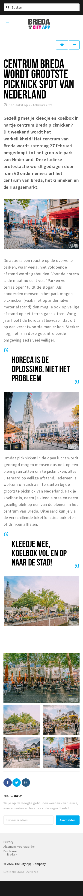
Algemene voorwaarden (19, 847)
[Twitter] (16, 782)
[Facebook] (7, 782)
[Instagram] (26, 782)
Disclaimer (10, 851)
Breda (11, 854)
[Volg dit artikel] (62, 44)
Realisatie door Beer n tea (20, 872)
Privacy (8, 842)
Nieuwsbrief (13, 796)
